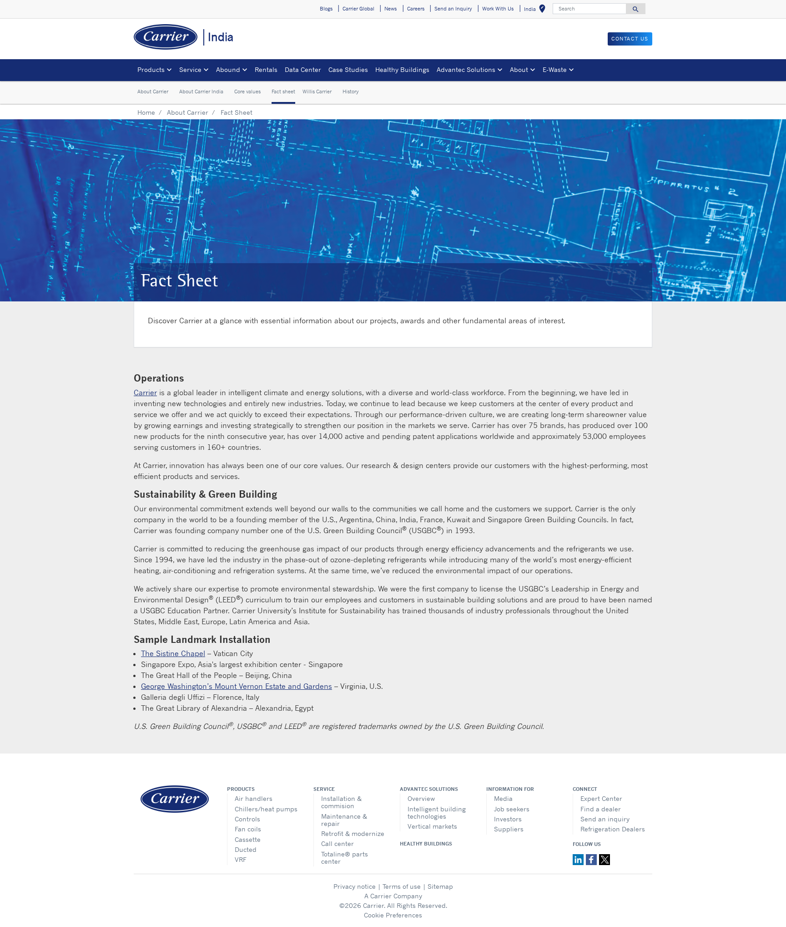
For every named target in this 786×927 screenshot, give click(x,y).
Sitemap (440, 886)
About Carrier (152, 92)
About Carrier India (201, 92)
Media (503, 798)
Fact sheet (283, 92)
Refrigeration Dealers (612, 829)
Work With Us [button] (498, 8)
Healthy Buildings (402, 69)
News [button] (390, 8)
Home (146, 112)
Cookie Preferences (393, 915)
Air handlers (253, 798)
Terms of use (402, 886)
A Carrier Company (393, 896)
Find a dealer (600, 809)
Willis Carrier (317, 92)
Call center (337, 843)
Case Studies (348, 69)
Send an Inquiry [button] (453, 8)
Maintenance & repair (344, 819)
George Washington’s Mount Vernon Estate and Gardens (236, 686)
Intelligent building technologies (437, 812)
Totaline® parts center (344, 857)
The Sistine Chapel (173, 653)
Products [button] (151, 69)
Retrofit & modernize (352, 833)
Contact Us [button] (630, 39)
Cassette (248, 839)
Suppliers (509, 829)
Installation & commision (341, 802)
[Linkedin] (579, 858)
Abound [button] (228, 69)
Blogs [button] (326, 8)
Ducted (246, 849)
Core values (247, 92)
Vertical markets (432, 826)
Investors (508, 819)
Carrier (145, 392)
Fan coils (248, 829)
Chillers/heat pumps (266, 809)
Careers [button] (415, 8)
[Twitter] (604, 858)
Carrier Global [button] (358, 8)
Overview (421, 798)
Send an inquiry (605, 819)
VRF (241, 859)
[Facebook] (592, 858)
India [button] (536, 10)
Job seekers (511, 809)
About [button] (519, 69)
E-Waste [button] (555, 69)
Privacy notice (354, 886)
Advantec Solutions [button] (466, 69)
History (351, 92)
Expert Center (601, 798)
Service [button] (190, 69)
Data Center (303, 69)
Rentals (266, 69)
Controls (247, 819)
